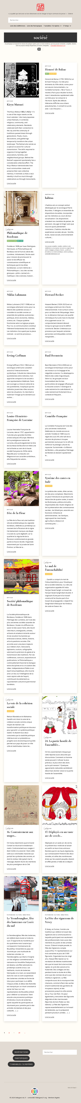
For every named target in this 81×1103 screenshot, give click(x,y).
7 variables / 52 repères (51, 26)
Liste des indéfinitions (17, 26)
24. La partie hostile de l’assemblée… (58, 743)
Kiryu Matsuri (15, 104)
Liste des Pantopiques (34, 26)
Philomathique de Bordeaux (17, 235)
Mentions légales (54, 1098)
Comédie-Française (56, 416)
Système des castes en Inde (57, 480)
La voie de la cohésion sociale (19, 705)
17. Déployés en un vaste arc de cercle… (59, 834)
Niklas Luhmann (16, 295)
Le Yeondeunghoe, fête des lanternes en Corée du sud (20, 922)
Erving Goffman (16, 355)
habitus (49, 198)
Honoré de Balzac (55, 69)
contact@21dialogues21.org (58, 45)
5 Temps (66, 26)
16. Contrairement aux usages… (20, 834)
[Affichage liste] (42, 49)
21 (19, 1033)
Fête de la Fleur (16, 513)
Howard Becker (54, 295)
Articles (10, 101)
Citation (10, 229)
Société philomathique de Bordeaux (20, 603)
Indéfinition (49, 194)
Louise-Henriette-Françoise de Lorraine (19, 418)
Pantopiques (21, 1058)
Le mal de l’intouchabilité (54, 568)
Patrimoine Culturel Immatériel (19, 915)
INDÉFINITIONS (21, 1052)
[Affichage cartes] (39, 49)
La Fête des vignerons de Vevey (59, 920)
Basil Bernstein (54, 355)
